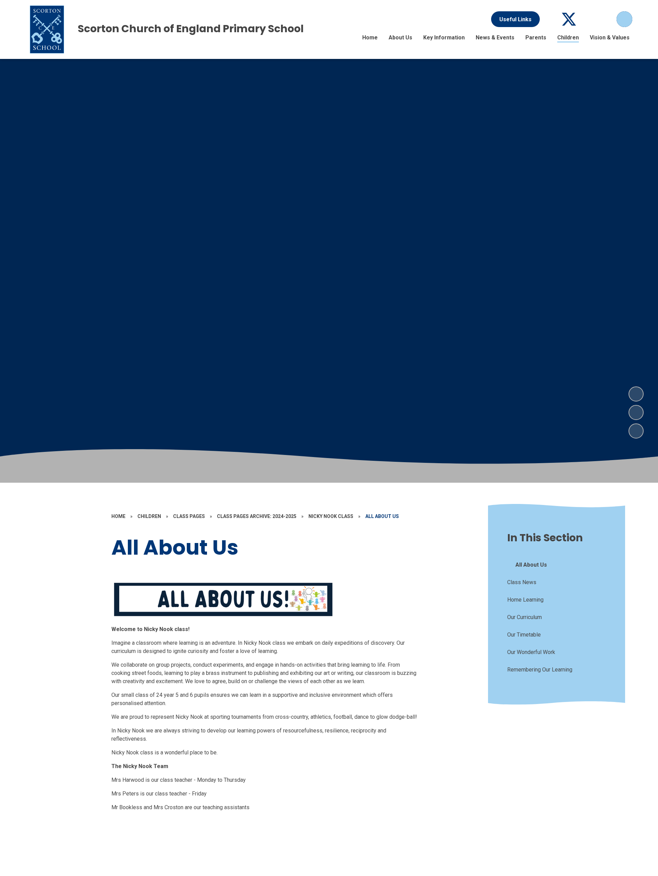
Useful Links (515, 19)
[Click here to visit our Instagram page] (606, 19)
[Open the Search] (624, 19)
